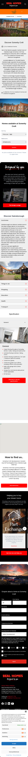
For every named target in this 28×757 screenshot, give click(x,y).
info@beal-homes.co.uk (14, 698)
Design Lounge (5, 709)
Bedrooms (4, 138)
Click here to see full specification (14, 380)
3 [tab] (14, 34)
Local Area (19, 16)
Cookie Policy (9, 755)
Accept (14, 743)
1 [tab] (11, 34)
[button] (26, 711)
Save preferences (14, 752)
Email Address (5, 615)
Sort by (3, 131)
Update (14, 147)
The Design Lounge (15, 205)
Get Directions (14, 485)
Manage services (14, 739)
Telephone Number (7, 623)
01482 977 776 (11, 696)
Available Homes (10, 16)
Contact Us (18, 709)
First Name (16, 599)
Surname (4, 607)
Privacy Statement (17, 755)
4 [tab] (16, 34)
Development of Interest (8, 631)
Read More (14, 546)
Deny (14, 748)
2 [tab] (13, 34)
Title (2, 599)
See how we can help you (14, 553)
